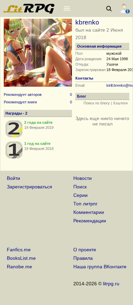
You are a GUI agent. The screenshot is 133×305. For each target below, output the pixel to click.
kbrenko (87, 22)
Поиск (80, 186)
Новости (82, 178)
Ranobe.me (19, 266)
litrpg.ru (111, 283)
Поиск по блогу (97, 103)
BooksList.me (21, 258)
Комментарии (88, 212)
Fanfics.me (19, 249)
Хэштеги (120, 103)
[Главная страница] (29, 12)
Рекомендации (89, 220)
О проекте (84, 249)
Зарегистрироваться (29, 186)
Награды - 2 (16, 113)
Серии (80, 195)
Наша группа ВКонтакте (100, 266)
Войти (13, 178)
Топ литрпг (85, 203)
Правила (83, 258)
